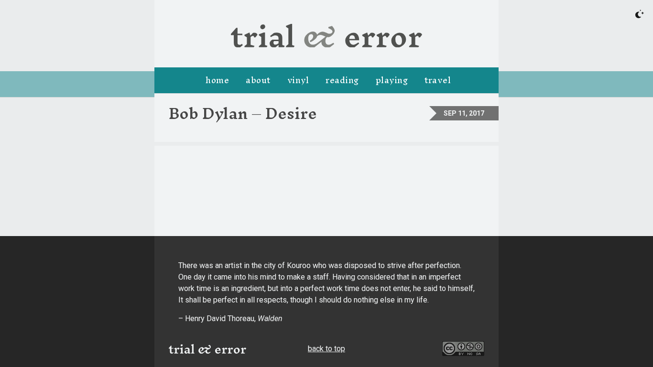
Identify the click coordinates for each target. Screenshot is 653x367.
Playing (392, 80)
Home (217, 80)
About (258, 80)
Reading (342, 80)
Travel (437, 80)
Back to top (326, 348)
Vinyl (298, 80)
